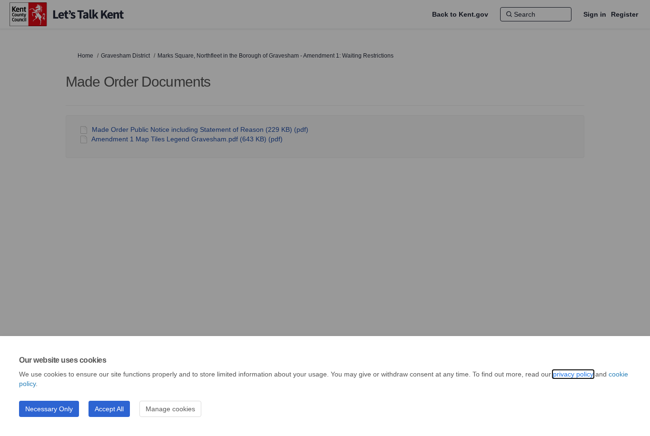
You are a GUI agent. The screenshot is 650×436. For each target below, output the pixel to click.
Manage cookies (170, 409)
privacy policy (573, 374)
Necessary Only (49, 409)
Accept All (109, 409)
